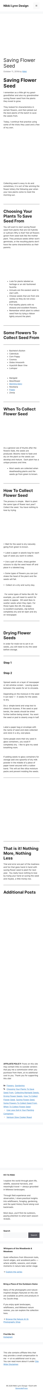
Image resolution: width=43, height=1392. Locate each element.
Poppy (12, 390)
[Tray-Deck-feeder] (12, 992)
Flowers (10, 1085)
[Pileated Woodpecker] (12, 910)
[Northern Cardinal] (31, 937)
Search (34, 1235)
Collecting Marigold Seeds (27, 1092)
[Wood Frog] (12, 1020)
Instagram (8, 1337)
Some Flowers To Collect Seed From (20, 1103)
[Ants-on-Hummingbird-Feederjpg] (31, 1020)
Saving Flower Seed (25, 1100)
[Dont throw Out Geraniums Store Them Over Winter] (12, 965)
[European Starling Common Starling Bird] (12, 937)
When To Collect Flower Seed (17, 1107)
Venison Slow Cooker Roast (19, 1117)
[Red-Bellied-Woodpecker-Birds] (12, 1048)
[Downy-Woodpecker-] (31, 965)
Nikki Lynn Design (16, 5)
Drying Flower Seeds (12, 1096)
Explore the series (14, 1272)
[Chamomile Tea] (31, 992)
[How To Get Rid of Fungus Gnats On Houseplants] (31, 910)
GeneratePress (21, 1388)
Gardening (20, 1085)
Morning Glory (15, 384)
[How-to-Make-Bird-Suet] (31, 1048)
